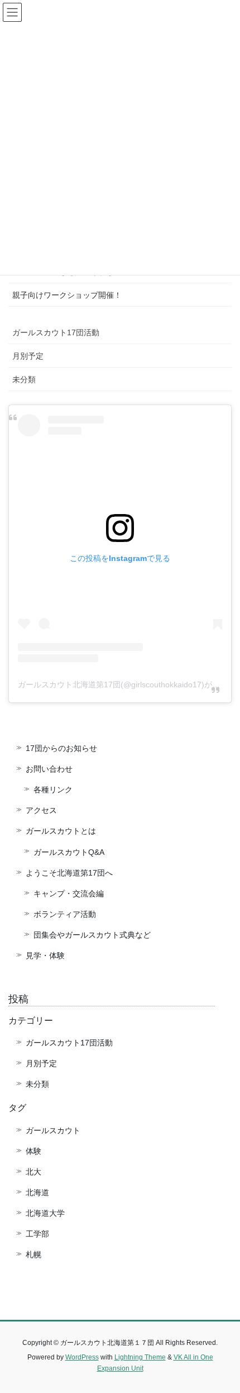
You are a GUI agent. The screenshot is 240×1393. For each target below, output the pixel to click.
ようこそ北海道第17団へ (69, 872)
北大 (33, 1171)
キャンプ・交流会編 (68, 893)
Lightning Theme (140, 1357)
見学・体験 (45, 955)
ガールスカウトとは (61, 830)
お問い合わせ (49, 768)
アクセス (41, 810)
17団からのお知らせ (61, 748)
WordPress (82, 1357)
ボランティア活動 (64, 914)
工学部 (37, 1233)
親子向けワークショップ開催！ (67, 295)
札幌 (33, 1254)
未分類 (24, 379)
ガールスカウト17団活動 (55, 332)
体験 (33, 1151)
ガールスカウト (53, 1130)
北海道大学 (45, 1213)
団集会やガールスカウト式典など (96, 934)
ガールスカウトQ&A (68, 852)
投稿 (18, 999)
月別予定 (28, 355)
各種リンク (53, 789)
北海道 (37, 1192)
